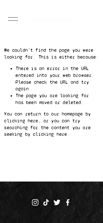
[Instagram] (35, 202)
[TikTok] (46, 202)
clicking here (21, 121)
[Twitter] (57, 202)
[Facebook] (67, 202)
